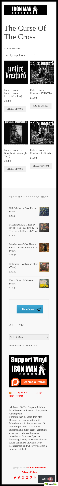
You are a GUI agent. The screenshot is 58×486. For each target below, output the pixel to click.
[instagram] (23, 477)
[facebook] (19, 477)
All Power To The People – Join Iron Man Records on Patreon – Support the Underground (28, 410)
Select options (15, 109)
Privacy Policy (29, 472)
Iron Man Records (36, 467)
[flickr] (27, 477)
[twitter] (15, 477)
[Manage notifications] (50, 479)
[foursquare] (31, 477)
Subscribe (46, 478)
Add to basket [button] (40, 106)
